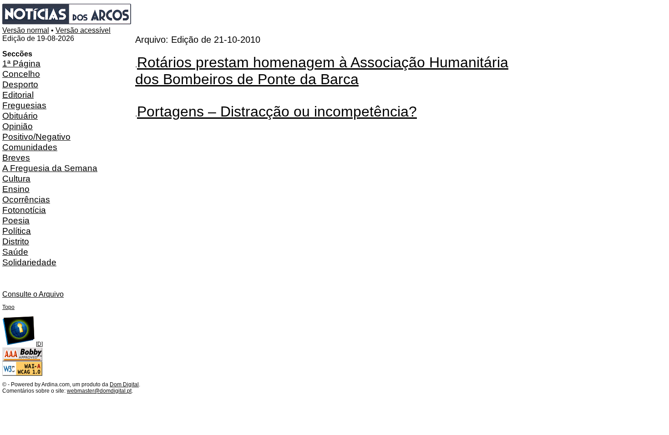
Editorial (18, 95)
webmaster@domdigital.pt (99, 391)
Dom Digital (124, 384)
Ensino (16, 189)
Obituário (20, 116)
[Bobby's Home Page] (22, 359)
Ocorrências (26, 199)
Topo (8, 307)
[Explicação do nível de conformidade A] (22, 374)
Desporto (20, 84)
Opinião (17, 126)
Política (16, 231)
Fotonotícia (24, 210)
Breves (16, 157)
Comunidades (29, 147)
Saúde (15, 252)
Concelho (21, 74)
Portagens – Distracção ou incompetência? (277, 111)
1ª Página (21, 63)
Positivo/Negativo (36, 137)
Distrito (15, 241)
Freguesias (24, 105)
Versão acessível (83, 30)
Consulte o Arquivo (33, 294)
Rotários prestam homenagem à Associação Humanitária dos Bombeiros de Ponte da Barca (321, 70)
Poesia (16, 220)
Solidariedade (29, 262)
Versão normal (25, 30)
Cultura (16, 178)
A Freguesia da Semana (49, 168)
